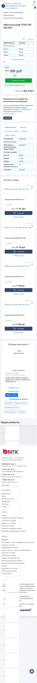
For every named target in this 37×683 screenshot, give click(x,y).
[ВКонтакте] (24, 91)
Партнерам (5, 504)
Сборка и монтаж (21, 403)
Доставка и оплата (7, 499)
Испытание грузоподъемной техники (13, 531)
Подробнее (7, 118)
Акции (3, 496)
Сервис (3, 515)
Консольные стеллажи (8, 555)
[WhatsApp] (33, 91)
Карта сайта (5, 485)
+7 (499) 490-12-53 (8, 474)
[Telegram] (29, 91)
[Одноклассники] (26, 91)
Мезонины (4, 540)
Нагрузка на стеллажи (8, 523)
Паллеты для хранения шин (10, 558)
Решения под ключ (12, 407)
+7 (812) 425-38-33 (8, 469)
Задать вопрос (11, 395)
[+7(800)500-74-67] (30, 5)
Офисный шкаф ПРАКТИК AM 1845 (15, 238)
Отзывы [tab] (24, 131)
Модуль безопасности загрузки (11, 561)
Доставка (8, 403)
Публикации (5, 501)
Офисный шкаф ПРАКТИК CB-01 (14, 315)
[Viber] (31, 91)
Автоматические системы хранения (13, 563)
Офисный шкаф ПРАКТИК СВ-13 (14, 276)
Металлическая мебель (9, 571)
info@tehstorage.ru (34, 5)
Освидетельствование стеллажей (12, 518)
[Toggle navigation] (3, 6)
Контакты (22, 412)
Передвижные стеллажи (9, 547)
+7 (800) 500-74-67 (8, 480)
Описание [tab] (22, 127)
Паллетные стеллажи (8, 553)
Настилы (4, 566)
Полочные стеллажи (8, 545)
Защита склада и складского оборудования (16, 550)
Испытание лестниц (7, 526)
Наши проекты (10, 412)
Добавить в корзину (18, 80)
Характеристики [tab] (10, 127)
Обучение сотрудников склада (11, 528)
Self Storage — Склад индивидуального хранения (17, 542)
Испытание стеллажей (8, 520)
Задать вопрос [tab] (10, 135)
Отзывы (4, 507)
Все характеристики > (18, 59)
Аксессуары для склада (9, 568)
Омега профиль (6, 574)
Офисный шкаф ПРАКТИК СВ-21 (14, 199)
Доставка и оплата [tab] (11, 131)
